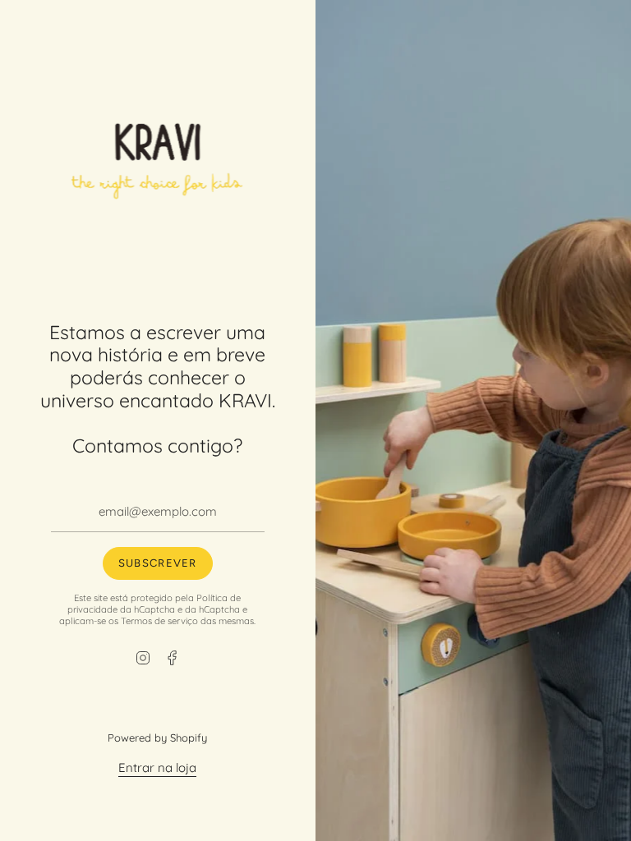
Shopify (189, 737)
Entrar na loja (158, 767)
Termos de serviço (160, 621)
